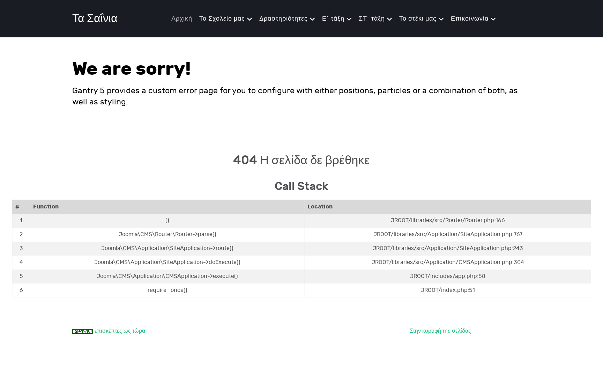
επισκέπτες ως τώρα (120, 331)
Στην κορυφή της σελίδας (440, 331)
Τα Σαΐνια (95, 18)
